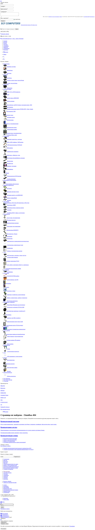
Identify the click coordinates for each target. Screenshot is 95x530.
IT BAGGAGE (4, 402)
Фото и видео (6, 330)
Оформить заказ (4, 523)
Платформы (6, 269)
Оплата (5, 43)
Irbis (2, 400)
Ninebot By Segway (5, 407)
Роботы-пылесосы (7, 372)
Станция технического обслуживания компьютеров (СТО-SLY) (18, 449)
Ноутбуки (5, 74)
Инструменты (6, 345)
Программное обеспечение (9, 180)
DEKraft (2, 390)
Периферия (6, 136)
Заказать (3, 20)
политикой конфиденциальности (89, 16)
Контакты (5, 49)
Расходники (6, 273)
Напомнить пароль (5, 508)
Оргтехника (6, 201)
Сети (4, 252)
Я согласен (3, 528)
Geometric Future (4, 395)
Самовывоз (6, 46)
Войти (2, 507)
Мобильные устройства (9, 302)
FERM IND (3, 392)
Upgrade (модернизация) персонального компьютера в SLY (17, 448)
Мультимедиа (6, 214)
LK (1, 404)
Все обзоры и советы (6, 445)
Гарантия (5, 47)
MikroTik (3, 385)
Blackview (3, 388)
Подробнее (72, 526)
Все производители (5, 409)
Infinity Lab (3, 397)
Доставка (5, 44)
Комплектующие (7, 89)
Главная (5, 41)
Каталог (5, 42)
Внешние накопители (8, 185)
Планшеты (5, 326)
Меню (4, 54)
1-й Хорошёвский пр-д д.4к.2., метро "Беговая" (12, 38)
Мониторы (5, 84)
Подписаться (17, 456)
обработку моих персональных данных (55, 16)
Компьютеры (6, 63)
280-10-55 (4, 31)
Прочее (5, 357)
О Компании (6, 48)
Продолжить (3, 522)
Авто (4, 352)
